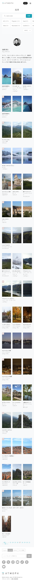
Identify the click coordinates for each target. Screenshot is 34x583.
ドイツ (3, 511)
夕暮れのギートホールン (27, 402)
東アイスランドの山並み (6, 271)
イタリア (4, 222)
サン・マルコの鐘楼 (6, 534)
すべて (26, 30)
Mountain (16, 25)
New (5, 25)
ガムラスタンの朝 (6, 350)
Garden (26, 25)
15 (15, 542)
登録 (29, 556)
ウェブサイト (6, 51)
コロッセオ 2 (5, 219)
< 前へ (5, 542)
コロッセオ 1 (15, 191)
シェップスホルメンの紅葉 (16, 324)
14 (13, 542)
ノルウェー (15, 91)
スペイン (4, 89)
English (5, 550)
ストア (25, 3)
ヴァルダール (15, 86)
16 (17, 542)
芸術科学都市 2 (6, 86)
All (6, 21)
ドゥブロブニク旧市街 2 (8, 456)
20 (27, 542)
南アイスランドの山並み (27, 191)
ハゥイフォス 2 (6, 245)
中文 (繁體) (21, 550)
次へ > (6, 544)
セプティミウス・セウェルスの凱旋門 (6, 402)
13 (10, 542)
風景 (17, 9)
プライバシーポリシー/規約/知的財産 (10, 579)
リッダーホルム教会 (6, 324)
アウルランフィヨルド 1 (27, 271)
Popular (16, 21)
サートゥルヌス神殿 (16, 402)
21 (29, 542)
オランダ (25, 407)
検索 (29, 16)
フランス (4, 143)
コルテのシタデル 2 (7, 430)
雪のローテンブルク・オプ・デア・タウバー (13, 508)
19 (24, 542)
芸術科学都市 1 (6, 113)
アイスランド (26, 196)
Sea (25, 21)
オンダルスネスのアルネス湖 (16, 271)
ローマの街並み (27, 482)
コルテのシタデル (16, 482)
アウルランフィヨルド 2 (8, 298)
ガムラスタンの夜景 (7, 376)
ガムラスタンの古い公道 (27, 324)
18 (22, 542)
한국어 (15, 550)
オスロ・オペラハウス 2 (27, 86)
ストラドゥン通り (6, 191)
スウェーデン (5, 328)
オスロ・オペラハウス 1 (8, 165)
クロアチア (5, 195)
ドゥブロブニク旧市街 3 (6, 482)
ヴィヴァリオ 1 (6, 139)
